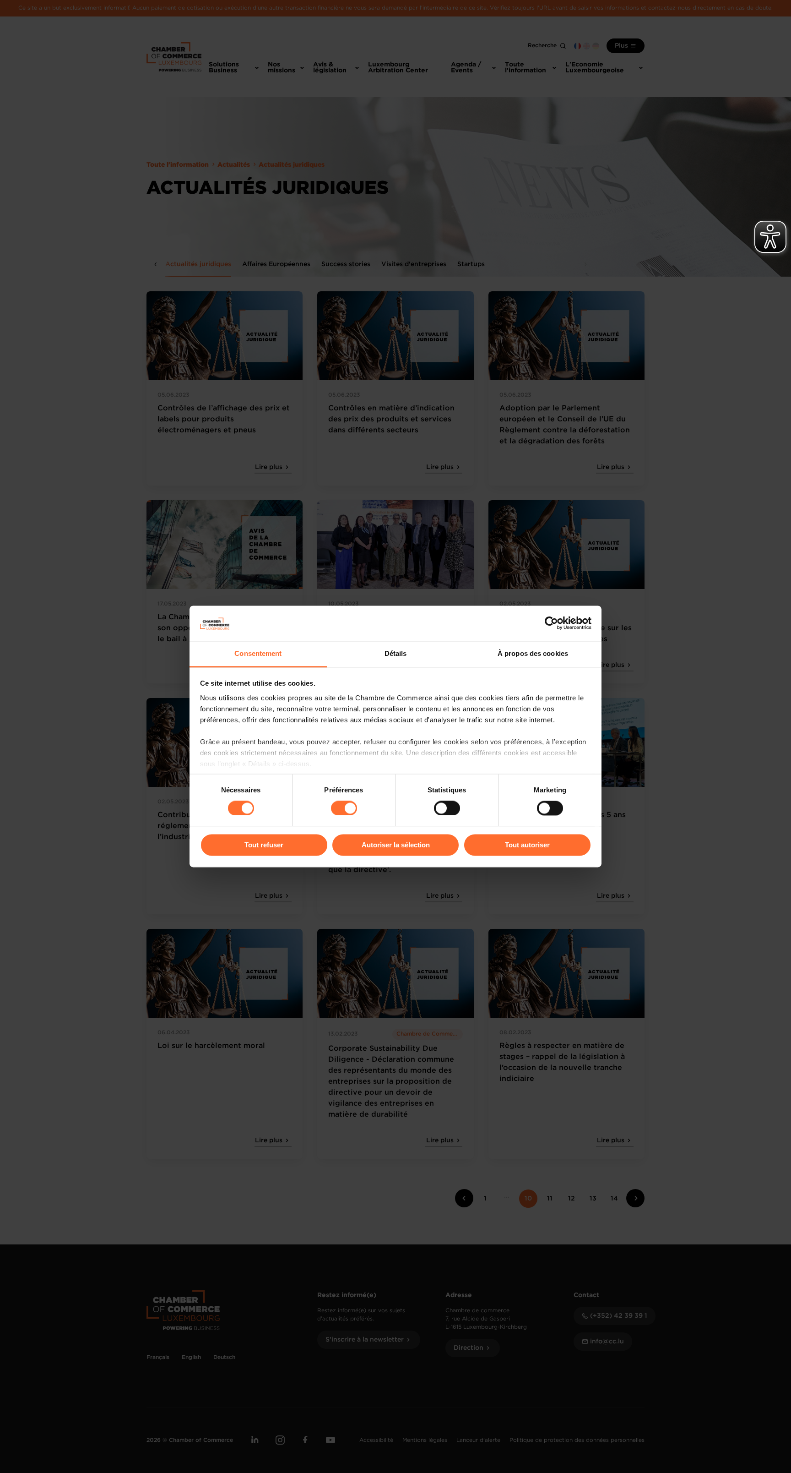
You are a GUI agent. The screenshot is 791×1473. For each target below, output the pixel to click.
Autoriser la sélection (396, 845)
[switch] (344, 808)
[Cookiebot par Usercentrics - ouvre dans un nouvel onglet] (551, 623)
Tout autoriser (527, 845)
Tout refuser (263, 845)
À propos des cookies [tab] (533, 653)
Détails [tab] (396, 653)
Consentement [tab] (258, 653)
